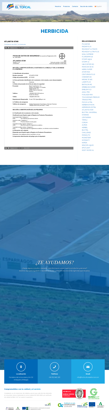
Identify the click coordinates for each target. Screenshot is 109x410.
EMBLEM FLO (86, 89)
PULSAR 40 (86, 44)
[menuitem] (58, 6)
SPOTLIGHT (86, 148)
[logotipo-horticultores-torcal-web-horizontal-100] (19, 6)
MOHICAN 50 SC (88, 67)
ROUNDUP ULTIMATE (89, 49)
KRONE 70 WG (87, 79)
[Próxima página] (8, 48)
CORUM (85, 122)
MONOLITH (86, 135)
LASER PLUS (86, 82)
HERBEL (85, 127)
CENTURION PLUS (88, 74)
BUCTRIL (85, 130)
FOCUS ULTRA (87, 102)
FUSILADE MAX (87, 95)
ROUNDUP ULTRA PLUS (90, 52)
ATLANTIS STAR (87, 110)
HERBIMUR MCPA (88, 105)
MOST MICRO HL (88, 150)
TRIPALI (84, 120)
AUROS (84, 125)
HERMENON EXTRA (89, 107)
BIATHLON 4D (87, 84)
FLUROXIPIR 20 (87, 57)
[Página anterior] (6, 48)
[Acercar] (22, 48)
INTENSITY (86, 140)
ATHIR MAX (86, 72)
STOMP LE (85, 62)
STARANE (85, 115)
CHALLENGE (86, 132)
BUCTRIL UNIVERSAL (89, 112)
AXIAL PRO (86, 92)
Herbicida (54, 31)
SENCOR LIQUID (88, 145)
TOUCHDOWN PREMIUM (91, 97)
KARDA (84, 143)
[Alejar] (19, 48)
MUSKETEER (86, 138)
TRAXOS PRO (86, 100)
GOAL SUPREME (87, 54)
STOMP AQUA (87, 59)
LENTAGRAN (86, 117)
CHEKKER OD (87, 77)
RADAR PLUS (86, 47)
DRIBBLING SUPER (88, 87)
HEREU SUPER (87, 69)
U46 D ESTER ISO (88, 64)
